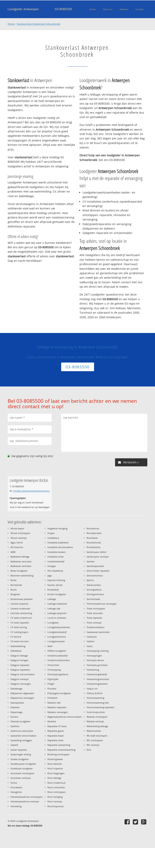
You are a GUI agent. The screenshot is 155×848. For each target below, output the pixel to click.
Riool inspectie (55, 768)
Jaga (49, 575)
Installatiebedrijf (55, 561)
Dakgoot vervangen (20, 683)
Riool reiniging (55, 796)
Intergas (51, 566)
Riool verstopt (54, 801)
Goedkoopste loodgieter (23, 763)
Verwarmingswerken (97, 683)
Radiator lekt (54, 702)
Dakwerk (15, 707)
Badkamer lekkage (19, 556)
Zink (89, 749)
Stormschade (93, 599)
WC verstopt (93, 744)
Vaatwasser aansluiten (98, 632)
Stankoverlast (94, 584)
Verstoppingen (94, 655)
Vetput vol (92, 688)
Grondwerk (16, 787)
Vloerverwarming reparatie (100, 707)
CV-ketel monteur (19, 641)
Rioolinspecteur (55, 806)
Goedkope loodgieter (21, 768)
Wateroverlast (94, 730)
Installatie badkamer (58, 542)
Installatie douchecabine (60, 547)
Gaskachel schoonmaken (23, 735)
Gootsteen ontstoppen (22, 773)
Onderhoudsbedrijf (57, 655)
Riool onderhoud (56, 782)
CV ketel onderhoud (20, 617)
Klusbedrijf (53, 589)
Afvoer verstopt (18, 537)
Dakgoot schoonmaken (22, 674)
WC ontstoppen (95, 740)
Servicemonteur (95, 575)
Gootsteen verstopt (20, 777)
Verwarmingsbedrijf (97, 674)
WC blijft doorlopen (97, 735)
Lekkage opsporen (57, 613)
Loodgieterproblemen (58, 627)
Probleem (52, 697)
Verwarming (93, 669)
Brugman (15, 594)
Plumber (51, 688)
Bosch (13, 589)
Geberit (14, 744)
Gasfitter (14, 726)
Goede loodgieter (19, 759)
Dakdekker (16, 650)
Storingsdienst (94, 589)
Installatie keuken (56, 551)
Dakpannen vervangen (22, 697)
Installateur (53, 537)
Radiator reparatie (56, 707)
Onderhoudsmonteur (58, 660)
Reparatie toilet (55, 740)
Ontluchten (53, 665)
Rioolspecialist (94, 533)
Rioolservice (93, 528)
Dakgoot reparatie (19, 665)
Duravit (14, 716)
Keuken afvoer (55, 584)
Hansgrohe (16, 791)
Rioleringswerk (55, 759)
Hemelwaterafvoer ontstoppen (26, 796)
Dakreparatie (17, 702)
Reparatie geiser (55, 730)
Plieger (50, 683)
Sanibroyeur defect (96, 551)
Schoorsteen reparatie (98, 570)
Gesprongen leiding (20, 754)
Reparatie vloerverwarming (61, 749)
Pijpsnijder (53, 679)
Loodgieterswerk (56, 641)
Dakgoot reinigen (19, 660)
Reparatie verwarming (58, 744)
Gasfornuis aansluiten (21, 730)
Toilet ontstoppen (96, 608)
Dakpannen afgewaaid (22, 693)
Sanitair (90, 561)
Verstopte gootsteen (97, 665)
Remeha (51, 721)
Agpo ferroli (16, 542)
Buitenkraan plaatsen (21, 599)
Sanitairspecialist (95, 566)
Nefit (49, 646)
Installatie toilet (55, 556)
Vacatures (92, 636)
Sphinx (90, 580)
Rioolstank (92, 537)
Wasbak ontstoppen (97, 716)
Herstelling (16, 806)
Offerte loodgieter (56, 650)
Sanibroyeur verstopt (98, 556)
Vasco (90, 646)
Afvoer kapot (17, 528)
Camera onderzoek (20, 608)
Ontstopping (54, 669)
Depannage (16, 712)
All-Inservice (16, 547)
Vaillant (90, 641)
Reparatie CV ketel (56, 726)
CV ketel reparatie (19, 622)
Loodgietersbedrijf (57, 632)
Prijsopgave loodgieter (59, 693)
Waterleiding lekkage (97, 726)
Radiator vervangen (57, 712)
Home (11, 24)
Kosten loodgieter (56, 594)
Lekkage (51, 599)
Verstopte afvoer (95, 660)
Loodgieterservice (56, 636)
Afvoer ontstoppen (20, 533)
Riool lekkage (54, 777)
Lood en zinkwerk (56, 617)
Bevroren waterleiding (22, 575)
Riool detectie (54, 763)
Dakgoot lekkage (19, 655)
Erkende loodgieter (20, 721)
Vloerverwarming (95, 697)
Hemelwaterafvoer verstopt (24, 801)
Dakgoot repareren (20, 669)
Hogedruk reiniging (57, 528)
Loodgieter (53, 622)
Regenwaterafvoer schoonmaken (64, 716)
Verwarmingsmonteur (98, 679)
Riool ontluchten (56, 787)
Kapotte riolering (56, 580)
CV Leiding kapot (19, 632)
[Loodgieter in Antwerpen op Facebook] (128, 822)
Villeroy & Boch (95, 693)
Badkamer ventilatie (20, 566)
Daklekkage (16, 688)
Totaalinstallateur (96, 627)
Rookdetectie (93, 547)
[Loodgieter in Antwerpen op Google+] (144, 822)
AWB (12, 551)
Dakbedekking (17, 646)
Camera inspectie (19, 603)
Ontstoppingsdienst (57, 674)
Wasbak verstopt (95, 721)
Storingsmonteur (95, 594)
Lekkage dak (53, 608)
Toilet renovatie (95, 613)
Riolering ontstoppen (58, 754)
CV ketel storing (18, 627)
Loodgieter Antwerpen (23, 9)
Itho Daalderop (55, 570)
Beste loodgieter (18, 570)
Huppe (50, 533)
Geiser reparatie (18, 749)
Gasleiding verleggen (21, 740)
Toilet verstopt (94, 622)
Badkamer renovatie (20, 561)
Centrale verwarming (21, 613)
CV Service (15, 636)
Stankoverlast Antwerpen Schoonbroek (38, 24)
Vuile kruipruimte (96, 712)
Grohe (13, 782)
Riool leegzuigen (56, 773)
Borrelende (16, 584)
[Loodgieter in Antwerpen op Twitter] (136, 822)
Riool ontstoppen (56, 791)
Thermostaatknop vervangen (102, 603)
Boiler (13, 580)
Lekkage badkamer (57, 603)
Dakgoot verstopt (19, 679)
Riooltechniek (94, 542)
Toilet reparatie (94, 617)
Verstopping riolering (98, 650)
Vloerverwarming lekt (98, 702)
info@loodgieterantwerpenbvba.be (31, 490)
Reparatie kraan (55, 735)
